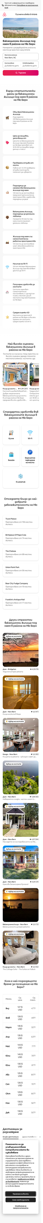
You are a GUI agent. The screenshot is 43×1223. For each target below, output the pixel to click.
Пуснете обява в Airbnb (26, 14)
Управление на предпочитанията (20, 1207)
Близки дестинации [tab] (11, 1137)
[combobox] (21, 57)
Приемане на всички (21, 1194)
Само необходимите (20, 1200)
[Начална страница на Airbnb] (4, 14)
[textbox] (12, 65)
